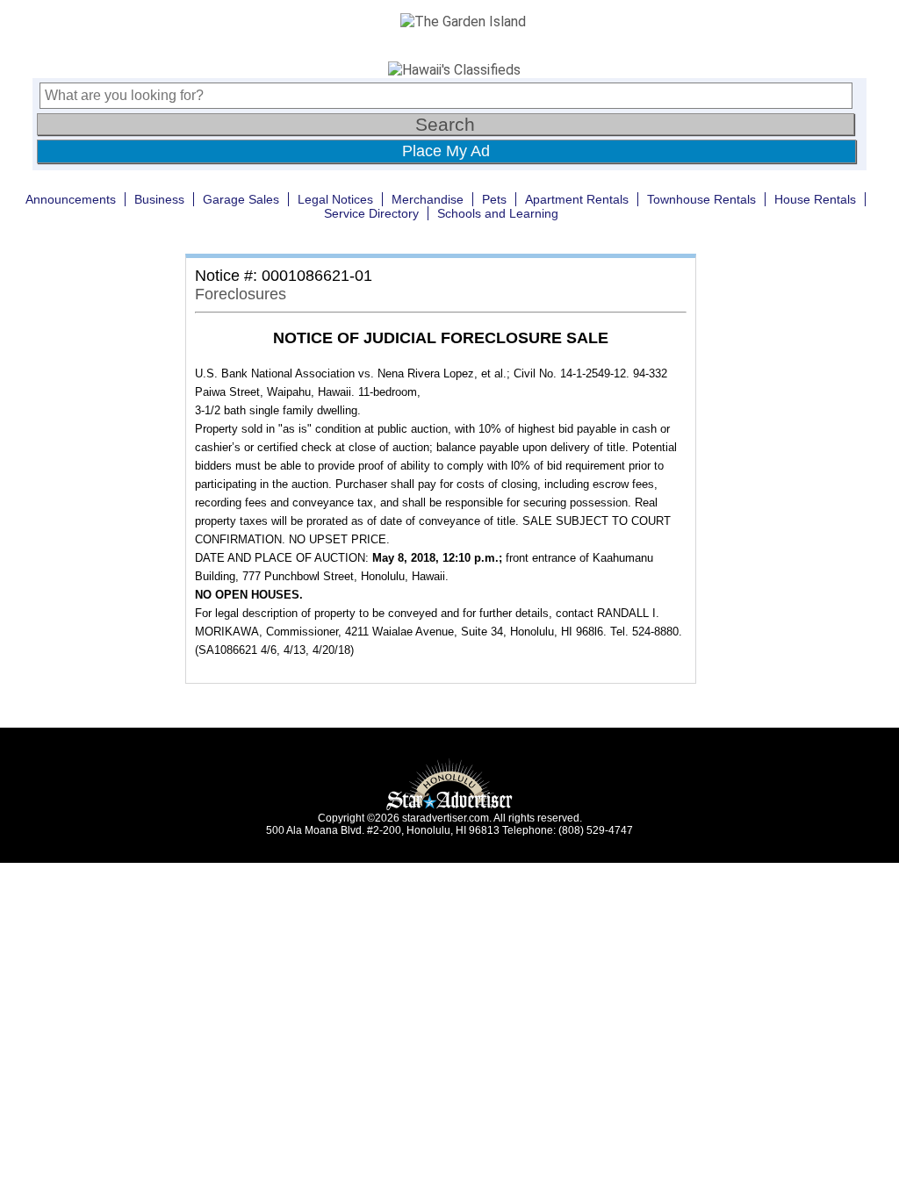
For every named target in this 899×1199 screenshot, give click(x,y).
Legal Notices (335, 199)
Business (159, 199)
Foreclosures (240, 294)
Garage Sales (241, 199)
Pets (494, 199)
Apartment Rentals (577, 199)
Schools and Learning (497, 213)
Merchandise (428, 199)
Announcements (70, 199)
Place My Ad (446, 151)
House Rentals (815, 199)
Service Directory (371, 213)
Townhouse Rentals (701, 199)
